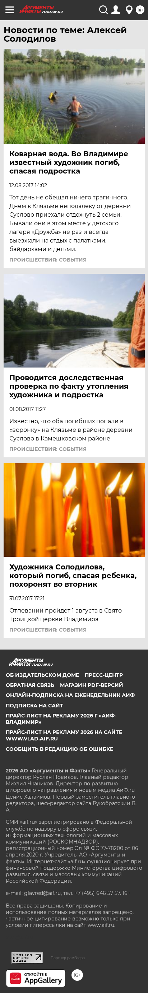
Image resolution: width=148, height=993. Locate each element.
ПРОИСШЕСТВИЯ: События (48, 259)
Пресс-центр (104, 675)
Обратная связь (30, 685)
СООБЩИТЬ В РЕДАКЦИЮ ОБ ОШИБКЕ (59, 749)
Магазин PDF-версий (91, 685)
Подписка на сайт (34, 705)
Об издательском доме (42, 675)
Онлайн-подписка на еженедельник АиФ (70, 695)
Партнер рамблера (68, 958)
